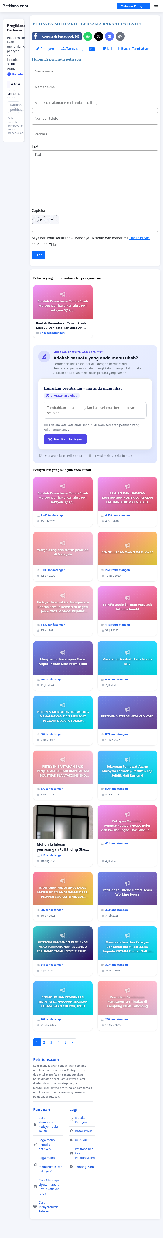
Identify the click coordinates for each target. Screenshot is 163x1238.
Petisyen (47, 48)
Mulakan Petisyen (133, 6)
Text (35, 146)
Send (39, 255)
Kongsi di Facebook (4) (60, 36)
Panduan (41, 1109)
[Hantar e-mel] (109, 36)
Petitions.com (15, 6)
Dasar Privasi (139, 238)
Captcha (38, 210)
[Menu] (156, 6)
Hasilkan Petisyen (68, 439)
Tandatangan (79, 48)
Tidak (53, 244)
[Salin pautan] (120, 36)
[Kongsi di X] (98, 36)
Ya (39, 244)
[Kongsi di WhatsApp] (87, 36)
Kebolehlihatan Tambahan (127, 48)
